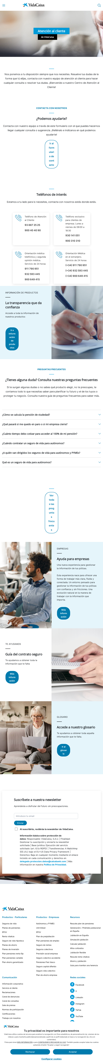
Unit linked (40, 928)
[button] (51, 414)
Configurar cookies (51, 1059)
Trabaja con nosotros (11, 1018)
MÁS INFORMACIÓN (25, 1042)
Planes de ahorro (9, 945)
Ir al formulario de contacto (51, 154)
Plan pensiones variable (12, 958)
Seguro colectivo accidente (48, 958)
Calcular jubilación (78, 944)
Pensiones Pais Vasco (45, 962)
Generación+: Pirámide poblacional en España (85, 929)
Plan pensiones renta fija (12, 953)
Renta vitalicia (8, 936)
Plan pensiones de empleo (47, 941)
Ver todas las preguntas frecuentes (51, 512)
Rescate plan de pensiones (82, 923)
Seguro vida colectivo (45, 971)
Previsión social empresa (47, 953)
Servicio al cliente (9, 988)
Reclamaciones (8, 992)
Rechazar (30, 1051)
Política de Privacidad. (55, 864)
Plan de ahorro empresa (46, 975)
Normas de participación (13, 1009)
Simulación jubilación (79, 939)
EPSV (4, 932)
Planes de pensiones (11, 928)
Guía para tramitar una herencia (84, 965)
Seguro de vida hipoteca (13, 941)
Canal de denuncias (10, 996)
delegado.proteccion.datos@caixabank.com (43, 861)
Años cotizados (77, 948)
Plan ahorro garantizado (12, 962)
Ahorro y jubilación (78, 961)
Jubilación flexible (78, 952)
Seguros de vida (9, 923)
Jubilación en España (79, 935)
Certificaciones (8, 1014)
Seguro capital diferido (46, 966)
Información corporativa (12, 984)
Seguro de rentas (43, 945)
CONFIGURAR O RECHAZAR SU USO (52, 1042)
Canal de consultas (10, 1001)
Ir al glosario (63, 750)
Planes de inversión (10, 949)
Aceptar (73, 1051)
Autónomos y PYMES (45, 923)
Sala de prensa (8, 1005)
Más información (63, 613)
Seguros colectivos (44, 949)
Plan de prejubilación (45, 936)
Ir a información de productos (12, 339)
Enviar (20, 823)
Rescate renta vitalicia (79, 957)
